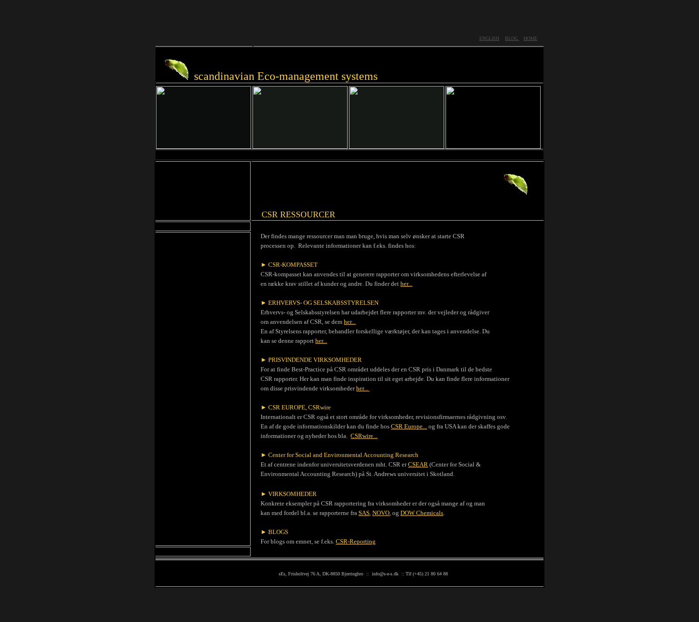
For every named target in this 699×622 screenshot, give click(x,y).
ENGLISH (489, 38)
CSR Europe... (409, 426)
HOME (530, 38)
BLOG (512, 38)
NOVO (380, 512)
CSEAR (418, 464)
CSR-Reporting (356, 541)
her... (406, 283)
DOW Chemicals (421, 512)
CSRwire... (364, 435)
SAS (364, 512)
